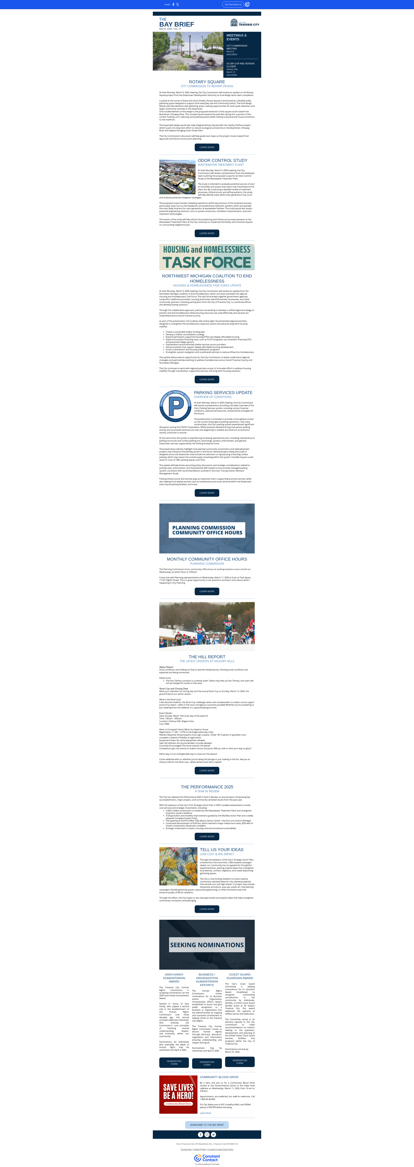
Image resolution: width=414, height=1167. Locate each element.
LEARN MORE (207, 147)
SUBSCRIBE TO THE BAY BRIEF (207, 1125)
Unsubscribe (186, 1149)
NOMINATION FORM (174, 1062)
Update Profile (199, 1149)
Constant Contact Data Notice (220, 1149)
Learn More (232, 54)
